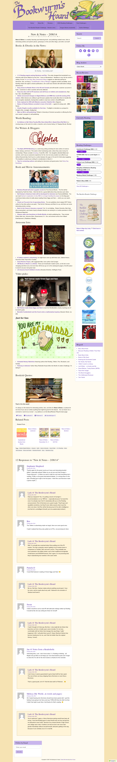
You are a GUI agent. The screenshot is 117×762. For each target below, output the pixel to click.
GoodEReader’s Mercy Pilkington (41, 81)
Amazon (34, 448)
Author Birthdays (84, 27)
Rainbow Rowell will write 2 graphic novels (30, 190)
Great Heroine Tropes (24, 261)
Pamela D (31, 567)
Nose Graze (72, 759)
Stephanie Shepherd (35, 466)
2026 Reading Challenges (64, 23)
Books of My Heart (83, 357)
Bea (28, 521)
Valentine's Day (49, 450)
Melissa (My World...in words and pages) (44, 693)
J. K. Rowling (60, 448)
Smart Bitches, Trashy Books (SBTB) (89, 368)
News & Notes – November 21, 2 (44, 441)
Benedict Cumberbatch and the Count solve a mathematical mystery (38, 312)
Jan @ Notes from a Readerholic (40, 649)
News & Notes (53, 36)
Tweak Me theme (64, 759)
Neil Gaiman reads (29, 308)
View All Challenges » (83, 186)
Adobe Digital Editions (24, 448)
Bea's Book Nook (83, 348)
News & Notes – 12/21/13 (32, 430)
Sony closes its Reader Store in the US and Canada (33, 87)
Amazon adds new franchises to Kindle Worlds (31, 214)
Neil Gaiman (19, 450)
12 (59, 36)
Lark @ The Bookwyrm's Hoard (41, 492)
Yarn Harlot (81, 377)
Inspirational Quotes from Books (21, 442)
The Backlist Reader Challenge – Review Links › (42, 27)
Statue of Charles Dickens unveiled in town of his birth (34, 104)
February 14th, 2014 (31, 696)
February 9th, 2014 (31, 651)
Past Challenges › (82, 23)
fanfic (38, 448)
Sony (43, 450)
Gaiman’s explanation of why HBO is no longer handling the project (40, 196)
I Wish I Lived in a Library (85, 364)
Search (97, 38)
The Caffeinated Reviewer (85, 375)
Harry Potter (52, 448)
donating (35, 153)
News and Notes (27, 450)
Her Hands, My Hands (84, 361)
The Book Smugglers (84, 373)
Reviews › (50, 23)
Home (32, 23)
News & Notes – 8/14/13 (66, 430)
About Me (41, 23)
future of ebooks (44, 448)
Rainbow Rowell (37, 450)
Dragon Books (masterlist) (67, 27)
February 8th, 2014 (31, 468)
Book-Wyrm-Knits (83, 355)
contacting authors (28, 161)
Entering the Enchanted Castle (87, 359)
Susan (29, 604)
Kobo (65, 448)
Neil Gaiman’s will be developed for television (36, 194)
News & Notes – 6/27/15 (55, 441)
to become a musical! (30, 208)
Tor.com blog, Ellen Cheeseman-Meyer (35, 79)
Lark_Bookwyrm (43, 36)
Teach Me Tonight (83, 370)
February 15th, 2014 (32, 586)
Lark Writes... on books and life (87, 366)
